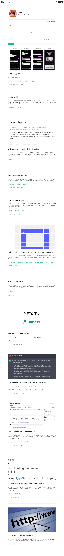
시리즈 (32, 32)
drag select (20, 262)
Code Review (19, 389)
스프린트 (11, 81)
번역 (23, 210)
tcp (13, 544)
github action (29, 389)
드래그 (47, 262)
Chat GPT (11, 389)
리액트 (52, 262)
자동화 (26, 441)
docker (10, 493)
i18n (10, 340)
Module (18, 184)
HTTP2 (10, 210)
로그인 (60, 2)
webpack (17, 210)
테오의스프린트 (19, 81)
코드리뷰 (41, 389)
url (17, 544)
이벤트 (10, 265)
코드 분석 (19, 107)
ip (9, 544)
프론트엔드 (17, 265)
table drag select (39, 262)
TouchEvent (12, 262)
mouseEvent (29, 262)
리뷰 (36, 389)
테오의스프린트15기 (29, 81)
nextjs (15, 340)
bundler (25, 184)
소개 (40, 32)
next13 (10, 159)
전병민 (20, 12)
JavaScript (11, 107)
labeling (20, 441)
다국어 (21, 340)
